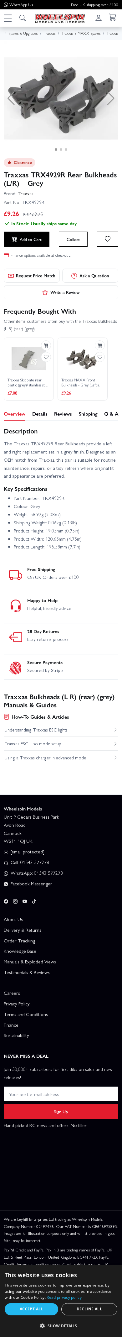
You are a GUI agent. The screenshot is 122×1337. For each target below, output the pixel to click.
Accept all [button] (31, 1309)
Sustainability (16, 1035)
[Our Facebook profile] (6, 900)
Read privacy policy (64, 1297)
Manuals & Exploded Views (30, 961)
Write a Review (65, 292)
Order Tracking (19, 940)
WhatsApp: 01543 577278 (36, 872)
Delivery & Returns (22, 929)
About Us (13, 919)
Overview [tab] (14, 413)
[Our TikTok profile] (34, 900)
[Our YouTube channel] (25, 900)
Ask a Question (94, 275)
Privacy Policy (17, 1003)
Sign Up (61, 1111)
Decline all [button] (89, 1309)
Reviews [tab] (63, 413)
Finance (11, 1024)
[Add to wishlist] (107, 239)
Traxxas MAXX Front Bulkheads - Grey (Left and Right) (82, 382)
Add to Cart (31, 239)
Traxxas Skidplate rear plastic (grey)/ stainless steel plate (28, 382)
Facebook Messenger (30, 883)
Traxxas (25, 193)
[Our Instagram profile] (15, 900)
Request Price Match (35, 275)
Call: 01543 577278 (29, 862)
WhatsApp (21, 5)
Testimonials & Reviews (27, 972)
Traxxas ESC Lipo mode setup (32, 743)
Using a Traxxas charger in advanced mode (45, 757)
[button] (7, 18)
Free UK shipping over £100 (94, 5)
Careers (12, 992)
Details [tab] (40, 413)
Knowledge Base (20, 950)
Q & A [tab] (111, 413)
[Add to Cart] (46, 345)
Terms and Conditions (26, 1014)
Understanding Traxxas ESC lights (36, 729)
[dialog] (61, 1301)
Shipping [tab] (88, 413)
